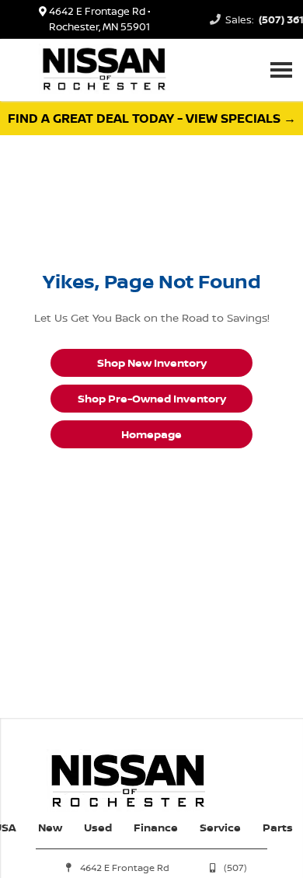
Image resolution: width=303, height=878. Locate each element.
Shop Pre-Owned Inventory (152, 398)
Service (220, 827)
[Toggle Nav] (281, 69)
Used (98, 827)
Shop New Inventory (152, 362)
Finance (156, 827)
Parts (278, 827)
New (50, 827)
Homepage (151, 434)
